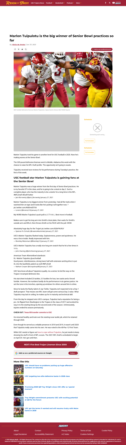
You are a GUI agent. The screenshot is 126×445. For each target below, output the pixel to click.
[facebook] (105, 3)
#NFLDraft (18, 195)
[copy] (25, 49)
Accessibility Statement (44, 434)
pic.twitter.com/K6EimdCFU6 (25, 207)
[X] (109, 3)
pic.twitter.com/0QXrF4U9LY (53, 229)
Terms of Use (85, 431)
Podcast (70, 3)
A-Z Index (65, 434)
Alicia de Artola (18, 45)
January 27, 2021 (47, 197)
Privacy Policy (67, 431)
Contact (38, 431)
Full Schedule (89, 141)
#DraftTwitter (27, 195)
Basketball (59, 3)
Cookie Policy (107, 431)
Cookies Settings (87, 434)
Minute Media (14, 439)
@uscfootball (35, 258)
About (16, 431)
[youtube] (113, 3)
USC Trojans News (37, 3)
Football (49, 3)
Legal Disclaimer (20, 434)
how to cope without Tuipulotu (49, 332)
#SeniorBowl (32, 256)
